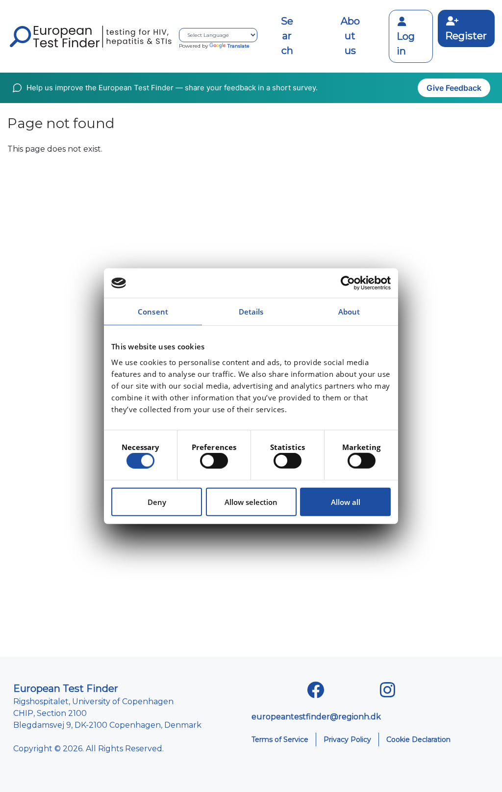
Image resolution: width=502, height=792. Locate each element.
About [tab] (349, 312)
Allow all (345, 501)
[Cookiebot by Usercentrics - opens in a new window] (348, 283)
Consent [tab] (153, 312)
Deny (157, 501)
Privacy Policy (347, 739)
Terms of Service (279, 739)
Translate (238, 46)
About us (350, 35)
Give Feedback (454, 88)
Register (466, 36)
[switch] (214, 461)
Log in (406, 43)
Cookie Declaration (418, 739)
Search (287, 35)
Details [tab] (251, 312)
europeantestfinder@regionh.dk (316, 716)
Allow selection (251, 501)
